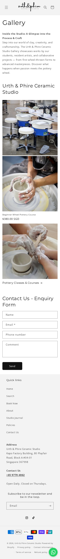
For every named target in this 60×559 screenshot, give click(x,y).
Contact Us (12, 432)
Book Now (12, 403)
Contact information (43, 547)
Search (10, 396)
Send (12, 366)
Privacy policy (24, 547)
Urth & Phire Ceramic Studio (28, 543)
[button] (6, 7)
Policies (10, 425)
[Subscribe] (49, 506)
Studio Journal (14, 417)
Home (9, 388)
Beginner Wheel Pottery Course (19, 214)
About (9, 410)
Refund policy (40, 552)
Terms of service (23, 552)
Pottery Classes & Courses (20, 282)
